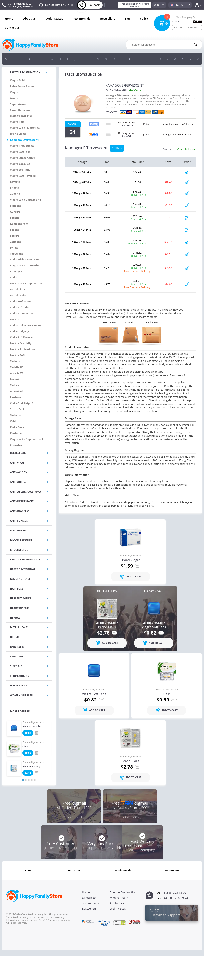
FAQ (127, 18)
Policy (144, 18)
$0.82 (28, 733)
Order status (54, 18)
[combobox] (159, 5)
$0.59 (28, 753)
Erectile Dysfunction (33, 722)
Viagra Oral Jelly (31, 766)
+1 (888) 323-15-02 (22, 3)
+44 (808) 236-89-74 (23, 6)
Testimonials (81, 18)
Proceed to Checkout (187, 27)
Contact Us (12, 27)
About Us (29, 18)
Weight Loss (118, 908)
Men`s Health (119, 898)
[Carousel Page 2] (26, 780)
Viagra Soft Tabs (31, 726)
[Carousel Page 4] (32, 780)
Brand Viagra (130, 560)
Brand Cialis (107, 627)
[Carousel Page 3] (29, 780)
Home (9, 18)
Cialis (25, 746)
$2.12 (28, 772)
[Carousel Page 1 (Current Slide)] (23, 780)
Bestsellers (107, 18)
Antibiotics (117, 903)
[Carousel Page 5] (35, 780)
